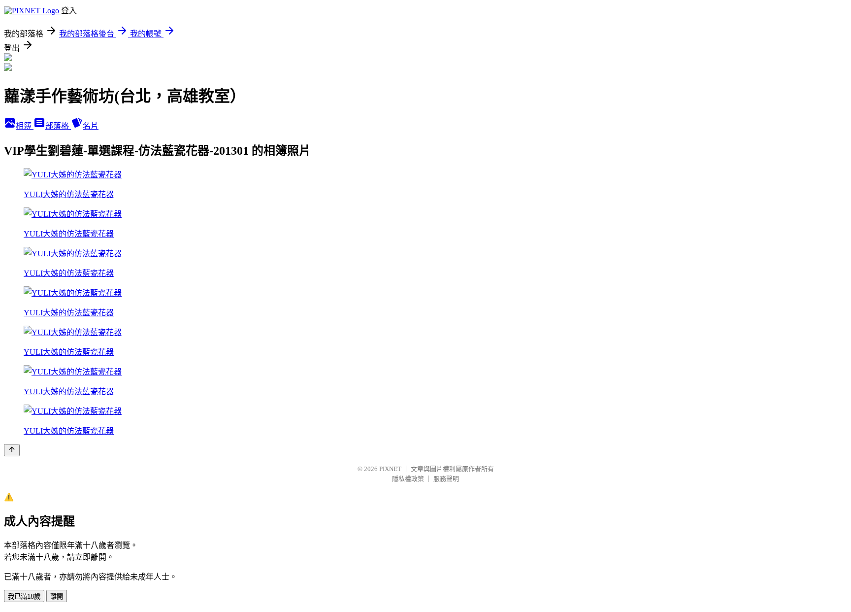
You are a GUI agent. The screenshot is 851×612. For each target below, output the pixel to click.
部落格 (58, 126)
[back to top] (12, 450)
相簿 (24, 126)
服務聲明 (446, 478)
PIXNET (390, 469)
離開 (56, 596)
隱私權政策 (408, 478)
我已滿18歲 (24, 596)
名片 (90, 126)
